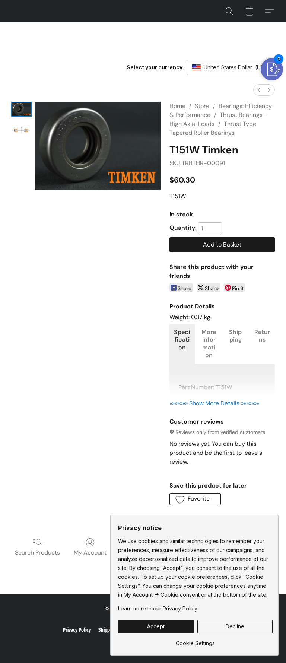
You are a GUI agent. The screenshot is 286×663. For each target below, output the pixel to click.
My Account (90, 552)
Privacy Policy (77, 630)
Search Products (37, 552)
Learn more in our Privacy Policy (157, 608)
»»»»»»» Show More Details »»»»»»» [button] (214, 403)
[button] (229, 11)
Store (202, 106)
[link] (195, 640)
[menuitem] (259, 90)
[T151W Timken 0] (21, 109)
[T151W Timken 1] (21, 130)
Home (177, 106)
